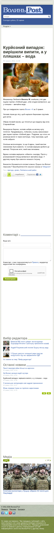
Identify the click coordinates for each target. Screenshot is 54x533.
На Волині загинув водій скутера (15, 373)
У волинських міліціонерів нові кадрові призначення (23, 383)
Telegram (46, 167)
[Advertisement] (27, 36)
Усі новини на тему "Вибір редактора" (17, 359)
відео (6, 460)
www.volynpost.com (8, 523)
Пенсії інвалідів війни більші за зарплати (18, 368)
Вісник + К (29, 109)
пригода (10, 170)
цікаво (16, 170)
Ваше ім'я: (7, 241)
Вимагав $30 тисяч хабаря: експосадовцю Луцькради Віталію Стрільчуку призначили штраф (30, 342)
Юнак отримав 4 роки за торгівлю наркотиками (21, 388)
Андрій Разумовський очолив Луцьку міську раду (29, 348)
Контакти (21, 509)
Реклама (13, 509)
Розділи (7, 26)
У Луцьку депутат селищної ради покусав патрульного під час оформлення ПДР (27, 354)
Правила (35, 262)
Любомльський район (28, 170)
